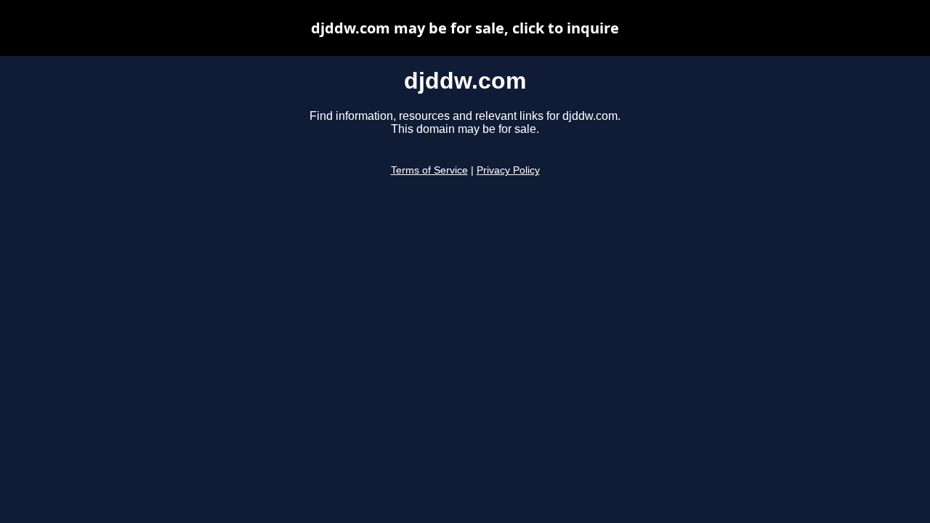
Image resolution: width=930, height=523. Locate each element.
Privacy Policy (508, 170)
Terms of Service (429, 170)
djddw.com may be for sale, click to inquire (465, 28)
